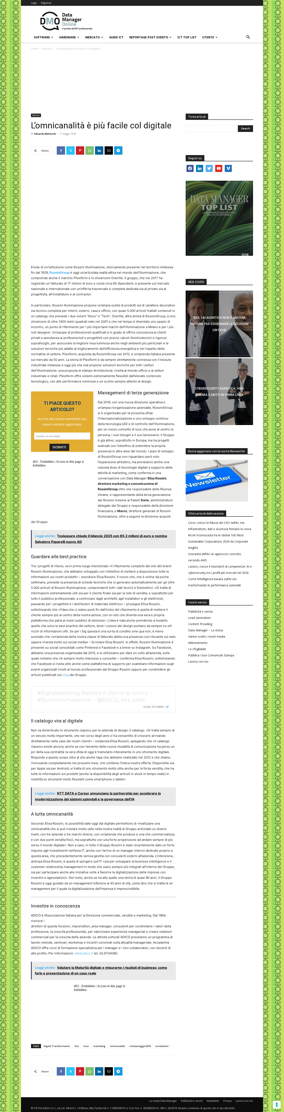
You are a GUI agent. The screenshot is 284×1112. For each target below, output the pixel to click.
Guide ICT (116, 37)
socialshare (162, 1046)
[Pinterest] (80, 150)
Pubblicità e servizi (200, 611)
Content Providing (200, 624)
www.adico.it (83, 953)
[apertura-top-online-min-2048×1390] (219, 218)
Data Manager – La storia (205, 630)
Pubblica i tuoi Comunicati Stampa (211, 655)
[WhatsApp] (89, 150)
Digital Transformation (57, 1046)
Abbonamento (197, 643)
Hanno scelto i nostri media (206, 636)
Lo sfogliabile (197, 649)
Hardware (67, 37)
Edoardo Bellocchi (45, 133)
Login (34, 2)
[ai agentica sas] (219, 324)
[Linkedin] (99, 150)
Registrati (46, 2)
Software (42, 37)
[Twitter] (70, 150)
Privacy (227, 1101)
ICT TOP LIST (187, 37)
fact (77, 1046)
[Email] (109, 150)
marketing (99, 1046)
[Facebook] (61, 150)
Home (34, 48)
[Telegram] (118, 150)
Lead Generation (199, 618)
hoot (86, 1046)
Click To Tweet (153, 707)
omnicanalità (117, 1046)
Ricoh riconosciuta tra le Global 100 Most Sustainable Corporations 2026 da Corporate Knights (218, 541)
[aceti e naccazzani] (219, 391)
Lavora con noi (198, 661)
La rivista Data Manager (163, 1101)
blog (65, 675)
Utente (208, 37)
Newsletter (213, 1101)
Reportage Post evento (148, 37)
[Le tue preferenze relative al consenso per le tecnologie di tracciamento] (277, 1105)
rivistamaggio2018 (140, 1046)
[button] (248, 38)
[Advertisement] (142, 82)
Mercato (92, 37)
